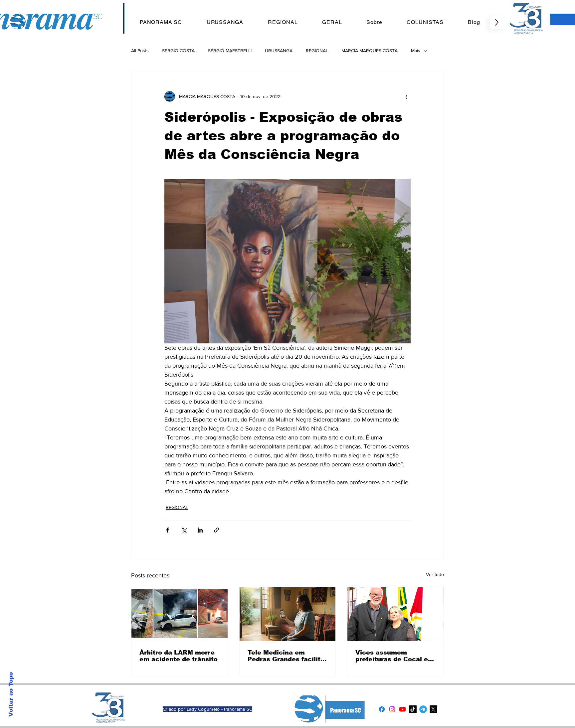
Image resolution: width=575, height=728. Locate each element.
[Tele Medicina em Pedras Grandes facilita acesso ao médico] (288, 614)
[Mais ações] (407, 96)
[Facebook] (382, 709)
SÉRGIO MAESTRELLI (230, 50)
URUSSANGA (278, 50)
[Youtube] (402, 709)
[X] (433, 709)
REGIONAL (317, 50)
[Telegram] (423, 709)
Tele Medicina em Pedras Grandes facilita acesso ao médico (286, 656)
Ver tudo (435, 574)
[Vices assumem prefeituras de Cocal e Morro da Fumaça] (395, 614)
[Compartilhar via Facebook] (167, 530)
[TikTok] (413, 709)
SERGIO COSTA (178, 50)
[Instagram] (392, 709)
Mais (415, 50)
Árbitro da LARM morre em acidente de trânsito (178, 656)
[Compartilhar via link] (216, 530)
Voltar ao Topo (11, 694)
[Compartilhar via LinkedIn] (200, 530)
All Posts (140, 50)
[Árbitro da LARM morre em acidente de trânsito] (179, 614)
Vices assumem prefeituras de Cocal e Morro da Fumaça (391, 656)
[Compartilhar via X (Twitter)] (184, 530)
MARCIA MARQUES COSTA (369, 50)
